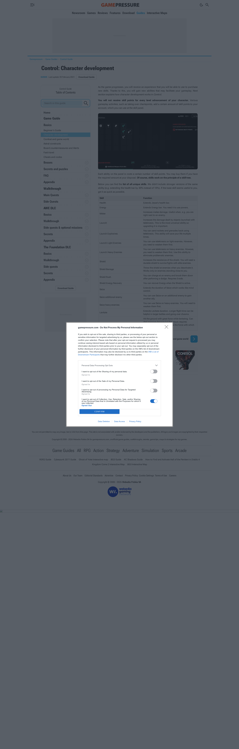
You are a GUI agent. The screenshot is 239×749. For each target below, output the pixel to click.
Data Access (119, 421)
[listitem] (119, 365)
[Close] (167, 327)
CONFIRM (99, 412)
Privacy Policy (135, 421)
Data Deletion (104, 421)
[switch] (153, 371)
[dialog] (119, 374)
